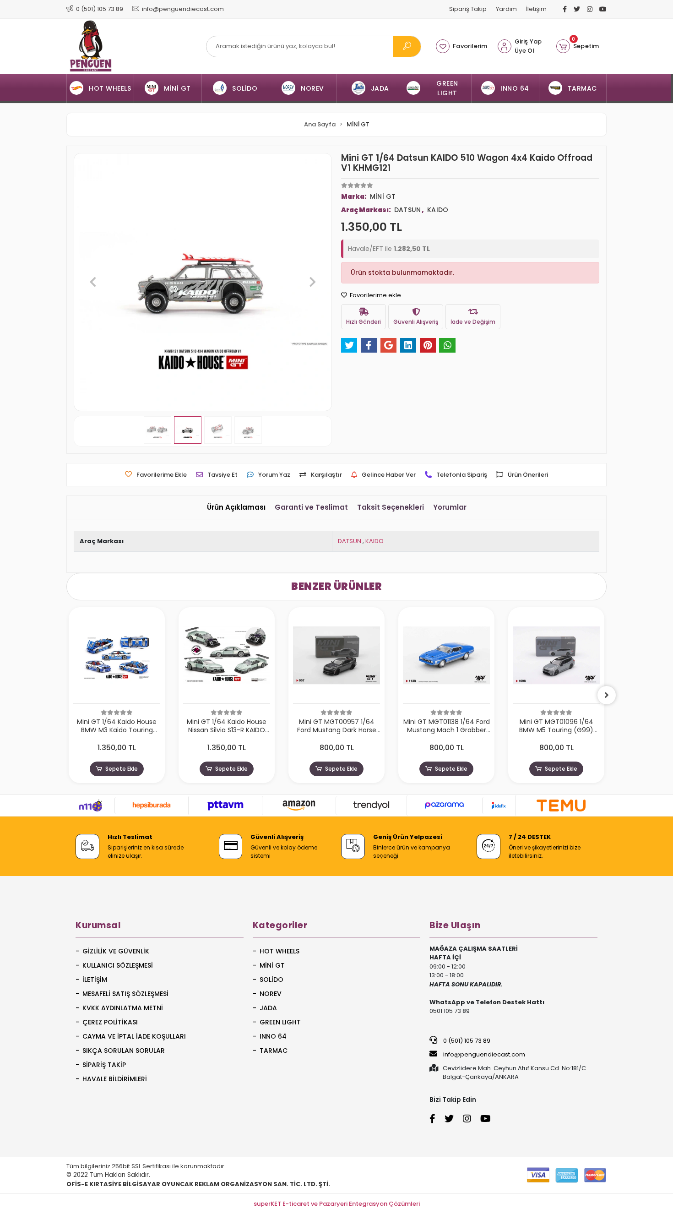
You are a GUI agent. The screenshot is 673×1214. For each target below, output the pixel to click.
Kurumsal (98, 925)
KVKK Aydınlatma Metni (122, 1008)
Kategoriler (280, 925)
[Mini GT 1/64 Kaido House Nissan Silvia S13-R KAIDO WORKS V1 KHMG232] (226, 658)
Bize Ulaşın (455, 925)
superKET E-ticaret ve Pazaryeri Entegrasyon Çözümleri (337, 1203)
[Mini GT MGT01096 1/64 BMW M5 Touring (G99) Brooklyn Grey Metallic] (556, 658)
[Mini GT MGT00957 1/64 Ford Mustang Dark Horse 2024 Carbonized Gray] (336, 658)
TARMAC (274, 1050)
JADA (268, 1008)
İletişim (536, 9)
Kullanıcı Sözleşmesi (117, 965)
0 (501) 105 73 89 (466, 1040)
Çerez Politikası (110, 1022)
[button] (577, 46)
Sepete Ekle (121, 769)
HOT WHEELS (279, 951)
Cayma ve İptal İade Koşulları (134, 1036)
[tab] (236, 507)
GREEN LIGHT (280, 1022)
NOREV (271, 993)
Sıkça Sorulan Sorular (123, 1050)
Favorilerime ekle (374, 295)
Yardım (506, 9)
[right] (606, 695)
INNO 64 (273, 1036)
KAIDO (374, 541)
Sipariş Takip (468, 9)
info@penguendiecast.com (483, 1054)
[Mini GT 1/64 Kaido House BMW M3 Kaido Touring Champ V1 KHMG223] (116, 658)
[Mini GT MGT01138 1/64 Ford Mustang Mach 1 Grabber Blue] (446, 658)
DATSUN (349, 541)
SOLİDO (271, 979)
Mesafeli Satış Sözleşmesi (125, 993)
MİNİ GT (272, 965)
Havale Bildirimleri (114, 1078)
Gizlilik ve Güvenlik (115, 951)
